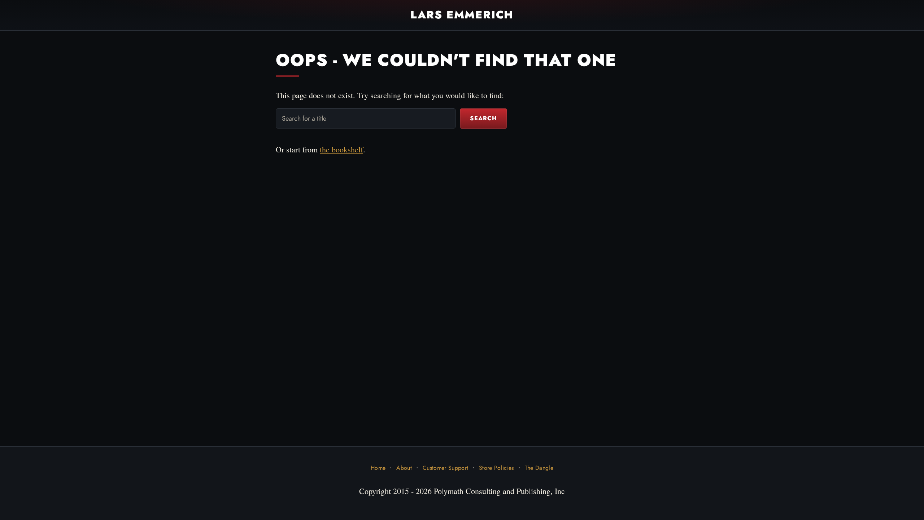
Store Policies (496, 468)
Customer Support (445, 468)
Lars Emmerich (462, 14)
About (404, 468)
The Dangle (539, 468)
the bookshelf (341, 149)
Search (483, 118)
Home (378, 468)
